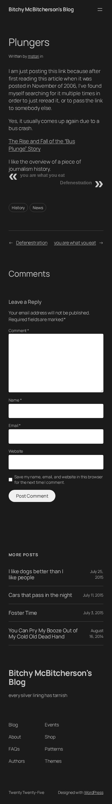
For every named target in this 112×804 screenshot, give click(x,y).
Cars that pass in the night (40, 595)
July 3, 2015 (93, 612)
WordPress (93, 792)
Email (15, 425)
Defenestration (76, 182)
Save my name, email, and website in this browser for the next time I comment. (58, 479)
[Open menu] (99, 9)
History (18, 207)
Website (16, 451)
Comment (19, 330)
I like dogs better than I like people (36, 574)
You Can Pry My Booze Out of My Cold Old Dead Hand (43, 633)
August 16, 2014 (96, 633)
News (38, 207)
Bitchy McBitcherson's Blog (41, 9)
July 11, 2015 (93, 595)
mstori (33, 56)
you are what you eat (42, 175)
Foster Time (23, 613)
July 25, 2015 (96, 574)
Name (15, 400)
